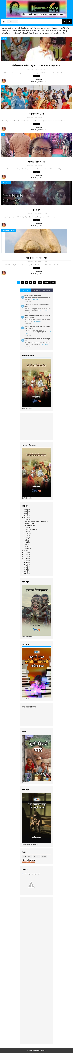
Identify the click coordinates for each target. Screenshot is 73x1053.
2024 (25, 514)
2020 (25, 552)
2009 (25, 574)
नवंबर (27, 531)
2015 (25, 562)
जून (26, 539)
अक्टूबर (27, 533)
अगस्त (27, 535)
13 (46, 262)
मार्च (26, 545)
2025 (25, 512)
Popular (36, 290)
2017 (25, 558)
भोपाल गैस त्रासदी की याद (36, 257)
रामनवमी (44, 856)
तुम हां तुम (36, 209)
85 (40, 282)
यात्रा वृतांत (37, 856)
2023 (25, 516)
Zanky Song (6, 182)
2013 (25, 566)
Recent (26, 290)
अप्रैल (27, 543)
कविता (24, 856)
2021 (25, 550)
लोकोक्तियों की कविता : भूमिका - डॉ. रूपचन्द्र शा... (37, 521)
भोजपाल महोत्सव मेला (36, 161)
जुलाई (27, 537)
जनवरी (27, 548)
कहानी (29, 856)
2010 (25, 572)
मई (26, 541)
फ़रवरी (27, 546)
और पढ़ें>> (36, 76)
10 (46, 213)
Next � (46, 282)
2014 (25, 564)
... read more (34, 299)
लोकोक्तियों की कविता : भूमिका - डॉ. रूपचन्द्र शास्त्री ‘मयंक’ (36, 65)
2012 (25, 568)
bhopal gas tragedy (9, 231)
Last (53, 282)
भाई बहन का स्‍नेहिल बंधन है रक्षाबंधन (33, 295)
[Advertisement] (36, 426)
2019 (25, 554)
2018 (25, 556)
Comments (47, 290)
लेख (3, 87)
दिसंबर (27, 519)
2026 (25, 510)
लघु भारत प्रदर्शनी (36, 113)
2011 (25, 570)
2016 (25, 560)
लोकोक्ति (4, 38)
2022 (25, 518)
